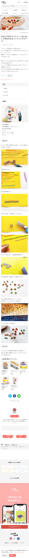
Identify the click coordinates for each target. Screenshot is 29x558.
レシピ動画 (14, 10)
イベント (14, 13)
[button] (4, 45)
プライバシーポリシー (19, 552)
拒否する (5, 555)
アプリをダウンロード (14, 526)
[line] (19, 396)
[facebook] (14, 396)
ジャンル (5, 10)
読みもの (24, 10)
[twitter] (10, 396)
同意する (12, 555)
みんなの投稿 (5, 13)
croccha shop (24, 13)
